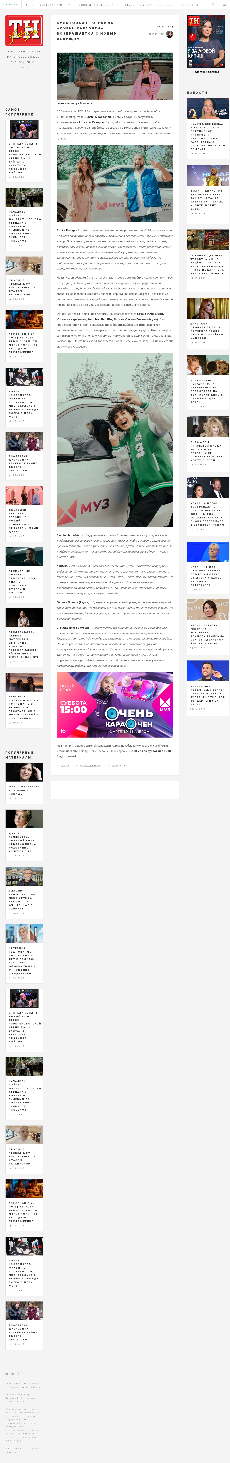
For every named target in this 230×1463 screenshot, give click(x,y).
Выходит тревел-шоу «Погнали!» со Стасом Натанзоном (22, 287)
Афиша (146, 5)
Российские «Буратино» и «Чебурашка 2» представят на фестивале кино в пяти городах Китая (206, 391)
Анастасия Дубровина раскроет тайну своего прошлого (23, 463)
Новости (84, 5)
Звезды (103, 5)
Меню (224, 4)
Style (129, 5)
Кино (30, 5)
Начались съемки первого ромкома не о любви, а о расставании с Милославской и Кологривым (24, 707)
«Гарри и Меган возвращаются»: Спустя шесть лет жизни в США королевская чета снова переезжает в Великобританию (207, 514)
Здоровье (166, 5)
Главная (10, 4)
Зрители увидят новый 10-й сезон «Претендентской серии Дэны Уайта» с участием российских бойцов (25, 158)
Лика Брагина (156, 34)
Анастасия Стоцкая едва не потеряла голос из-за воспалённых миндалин (207, 331)
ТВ (117, 5)
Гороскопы (189, 5)
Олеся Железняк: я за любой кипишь (24, 790)
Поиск (213, 4)
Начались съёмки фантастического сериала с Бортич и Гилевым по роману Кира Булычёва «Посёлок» (25, 226)
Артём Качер (119, 765)
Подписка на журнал (206, 71)
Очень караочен (90, 765)
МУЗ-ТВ (65, 765)
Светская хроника (55, 5)
